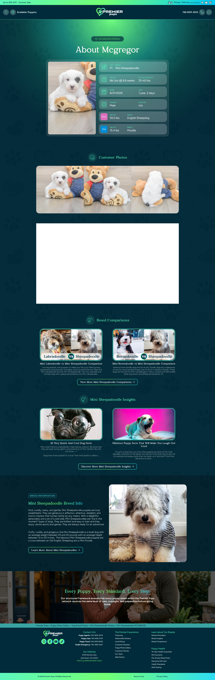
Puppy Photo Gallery (60, 625)
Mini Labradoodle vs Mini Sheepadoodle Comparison (71, 363)
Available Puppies (27, 12)
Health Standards (158, 664)
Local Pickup (120, 642)
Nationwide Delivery (123, 638)
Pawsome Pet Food (159, 661)
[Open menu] (6, 12)
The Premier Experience (127, 632)
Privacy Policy (162, 676)
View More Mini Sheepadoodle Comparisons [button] (106, 382)
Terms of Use (139, 676)
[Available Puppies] (13, 12)
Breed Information (159, 635)
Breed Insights (157, 638)
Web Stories (120, 657)
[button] (202, 2)
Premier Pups (42, 625)
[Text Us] (209, 12)
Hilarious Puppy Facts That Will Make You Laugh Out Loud (143, 445)
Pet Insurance (157, 655)
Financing (119, 635)
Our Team (119, 654)
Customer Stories (122, 651)
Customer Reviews (122, 645)
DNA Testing (156, 667)
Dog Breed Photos (80, 625)
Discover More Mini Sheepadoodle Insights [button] (106, 466)
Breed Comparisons (159, 642)
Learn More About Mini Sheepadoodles (54, 550)
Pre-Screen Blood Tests (161, 658)
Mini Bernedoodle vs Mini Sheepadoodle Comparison (143, 363)
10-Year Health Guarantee (162, 652)
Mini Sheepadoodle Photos (102, 625)
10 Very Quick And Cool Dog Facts (71, 443)
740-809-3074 (190, 12)
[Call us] (202, 12)
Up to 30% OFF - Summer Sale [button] (17, 2)
